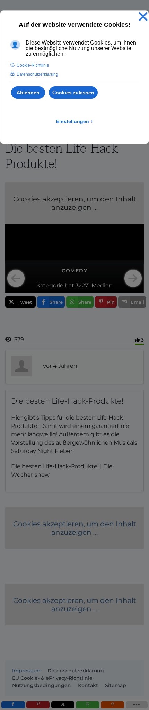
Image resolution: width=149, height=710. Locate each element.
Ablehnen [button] (28, 92)
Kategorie (49, 285)
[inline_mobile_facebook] (13, 704)
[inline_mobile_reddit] (112, 704)
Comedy (74, 271)
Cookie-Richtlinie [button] (33, 65)
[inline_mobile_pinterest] (38, 704)
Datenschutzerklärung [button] (37, 74)
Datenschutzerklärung (75, 671)
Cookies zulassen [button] (73, 92)
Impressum (26, 671)
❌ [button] (143, 17)
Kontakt (88, 685)
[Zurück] (16, 278)
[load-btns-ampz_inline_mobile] (137, 704)
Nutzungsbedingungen (41, 685)
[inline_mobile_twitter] (62, 704)
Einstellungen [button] (74, 121)
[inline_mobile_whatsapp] (87, 704)
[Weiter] (133, 278)
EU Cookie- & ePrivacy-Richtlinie (52, 678)
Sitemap (115, 685)
